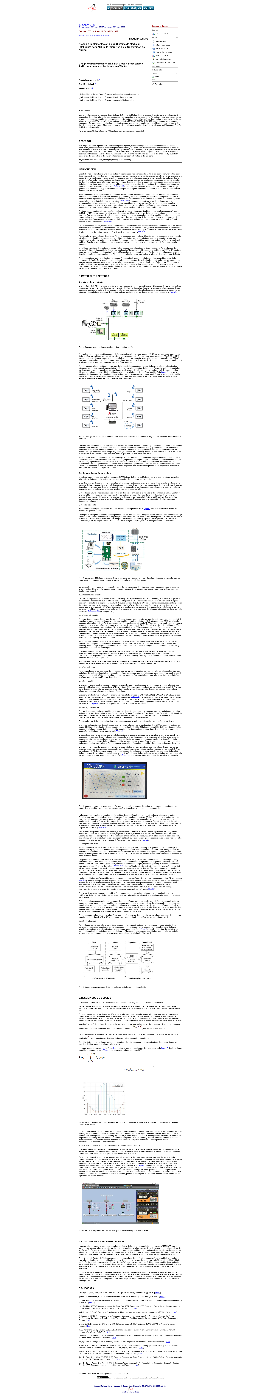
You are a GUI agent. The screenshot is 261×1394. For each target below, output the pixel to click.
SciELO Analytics (162, 34)
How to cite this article (164, 52)
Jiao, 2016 (82, 880)
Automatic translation (163, 59)
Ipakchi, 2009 (124, 200)
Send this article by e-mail (165, 63)
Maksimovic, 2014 (94, 611)
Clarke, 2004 (135, 697)
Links (157, 1293)
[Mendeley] (153, 77)
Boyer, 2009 (102, 827)
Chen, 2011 (108, 221)
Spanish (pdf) (161, 41)
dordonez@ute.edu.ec (130, 1392)
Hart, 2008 (141, 231)
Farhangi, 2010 (119, 186)
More (157, 77)
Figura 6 (125, 755)
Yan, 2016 (151, 888)
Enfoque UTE (87, 24)
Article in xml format (163, 45)
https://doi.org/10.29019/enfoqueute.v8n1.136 (94, 35)
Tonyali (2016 (118, 865)
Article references (162, 48)
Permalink (158, 84)
